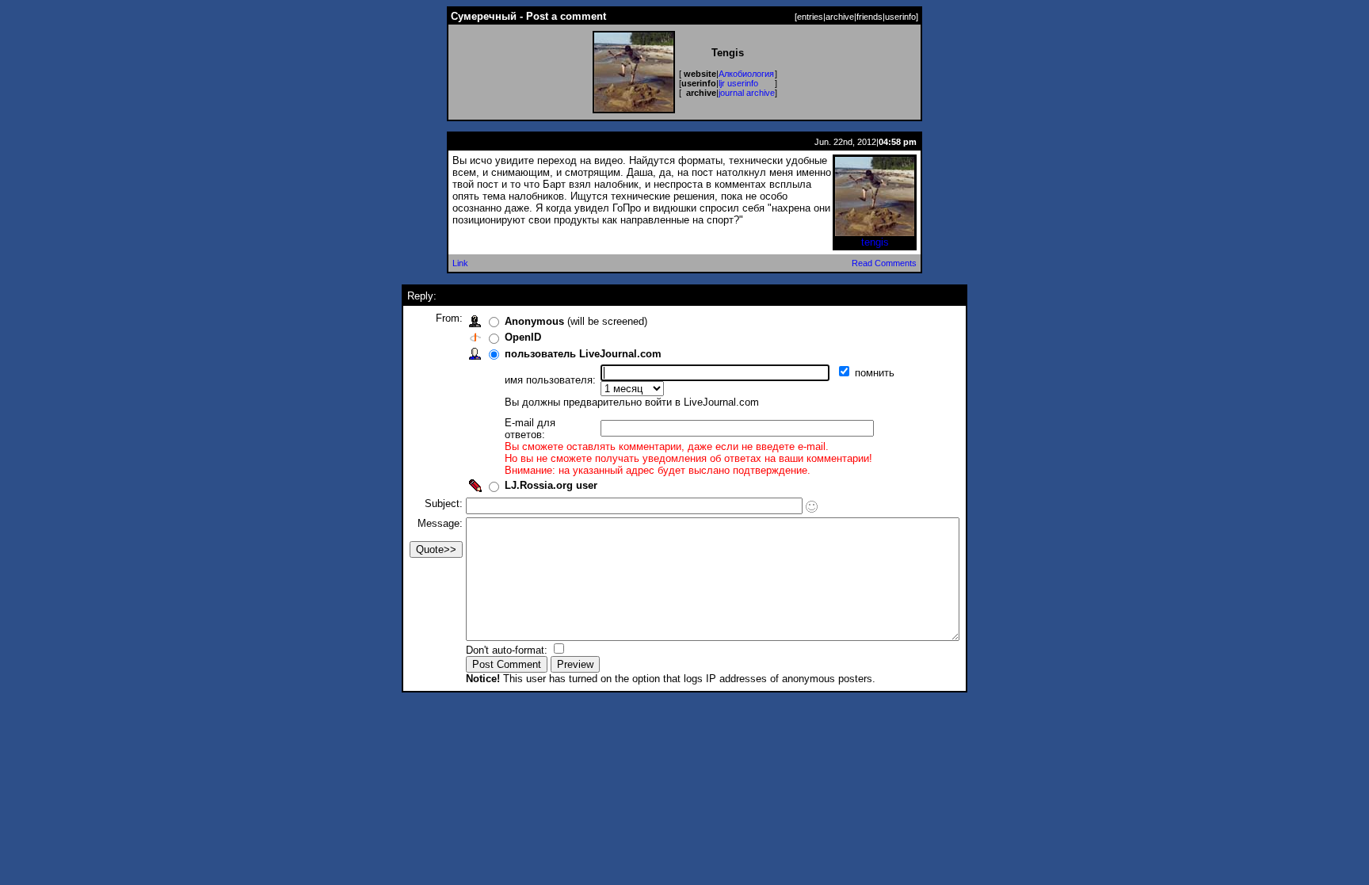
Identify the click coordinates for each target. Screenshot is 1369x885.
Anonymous (534, 321)
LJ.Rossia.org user (551, 485)
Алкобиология (746, 73)
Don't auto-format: (508, 650)
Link (460, 263)
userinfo (900, 16)
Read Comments (884, 263)
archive (840, 16)
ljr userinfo (738, 83)
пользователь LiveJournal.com (583, 354)
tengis (875, 242)
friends (869, 16)
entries (810, 16)
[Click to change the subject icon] (812, 507)
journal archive (747, 92)
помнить (876, 373)
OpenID (523, 337)
